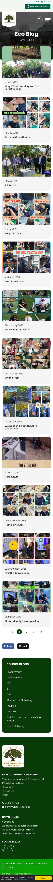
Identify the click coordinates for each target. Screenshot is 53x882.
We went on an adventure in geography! (21, 427)
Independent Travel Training (17, 829)
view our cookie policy (20, 879)
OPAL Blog (12, 711)
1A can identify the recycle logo (22, 621)
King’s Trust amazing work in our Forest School (23, 88)
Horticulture (12, 476)
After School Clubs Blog (19, 700)
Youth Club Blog (15, 726)
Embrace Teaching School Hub (19, 833)
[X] (11, 848)
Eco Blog (11, 706)
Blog (31, 40)
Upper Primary (14, 677)
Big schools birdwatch (17, 329)
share (8, 646)
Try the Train (12, 377)
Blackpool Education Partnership (20, 825)
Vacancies (8, 821)
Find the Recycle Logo (17, 573)
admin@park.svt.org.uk (17, 807)
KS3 (8, 683)
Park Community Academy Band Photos (24, 719)
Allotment (10, 185)
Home (22, 40)
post (24, 646)
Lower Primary (14, 672)
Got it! (43, 878)
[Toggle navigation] (48, 19)
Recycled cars (13, 233)
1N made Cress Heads (17, 137)
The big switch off (15, 281)
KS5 (9, 694)
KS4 (9, 689)
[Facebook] (4, 848)
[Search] (39, 19)
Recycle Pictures (14, 525)
